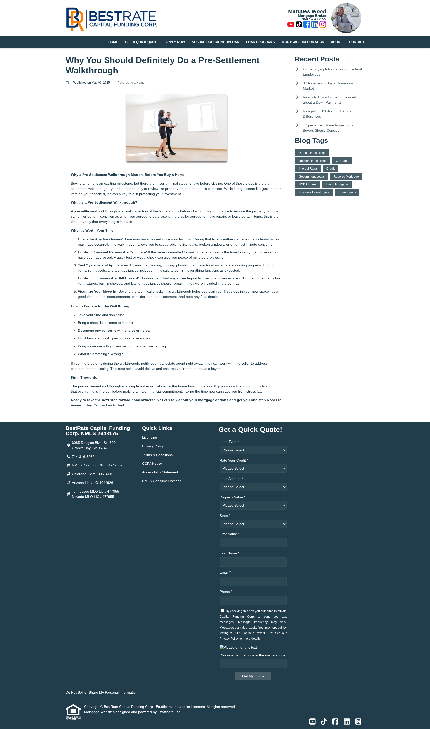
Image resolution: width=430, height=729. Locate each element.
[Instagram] (322, 25)
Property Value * (232, 497)
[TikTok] (298, 25)
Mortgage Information (303, 42)
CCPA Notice (152, 463)
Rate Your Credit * (234, 460)
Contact (356, 42)
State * (225, 516)
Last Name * (229, 553)
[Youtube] (290, 25)
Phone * (226, 592)
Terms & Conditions (157, 455)
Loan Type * (229, 442)
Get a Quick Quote (142, 42)
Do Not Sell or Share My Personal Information (102, 692)
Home (113, 42)
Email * (225, 572)
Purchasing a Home (131, 82)
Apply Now (175, 42)
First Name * (229, 534)
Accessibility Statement (160, 472)
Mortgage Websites (100, 712)
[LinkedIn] (314, 25)
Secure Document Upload (215, 42)
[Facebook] (306, 25)
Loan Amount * (231, 479)
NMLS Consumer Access (161, 481)
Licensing (149, 437)
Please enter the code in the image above (252, 655)
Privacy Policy (153, 446)
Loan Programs (260, 42)
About (336, 42)
